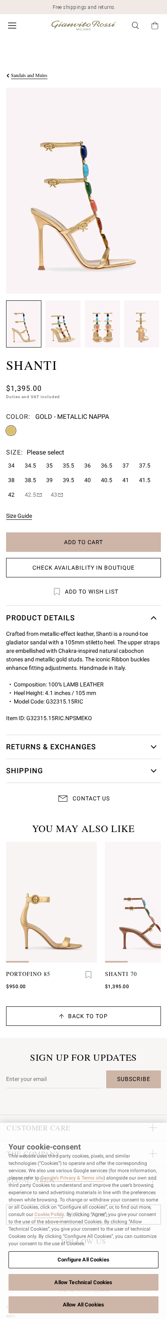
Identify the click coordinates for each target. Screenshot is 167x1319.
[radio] (11, 430)
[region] (83, 1221)
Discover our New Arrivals (83, 7)
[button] (23, 323)
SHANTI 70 (121, 974)
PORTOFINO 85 (28, 974)
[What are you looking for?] (135, 25)
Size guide (19, 516)
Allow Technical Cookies (83, 1282)
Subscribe (133, 1079)
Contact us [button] (91, 798)
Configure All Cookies (83, 1260)
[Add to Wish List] (89, 975)
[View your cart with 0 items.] (155, 25)
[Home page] (83, 25)
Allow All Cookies (83, 1305)
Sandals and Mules (29, 75)
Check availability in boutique (83, 567)
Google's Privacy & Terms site (72, 1178)
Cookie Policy (49, 1214)
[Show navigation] (12, 25)
